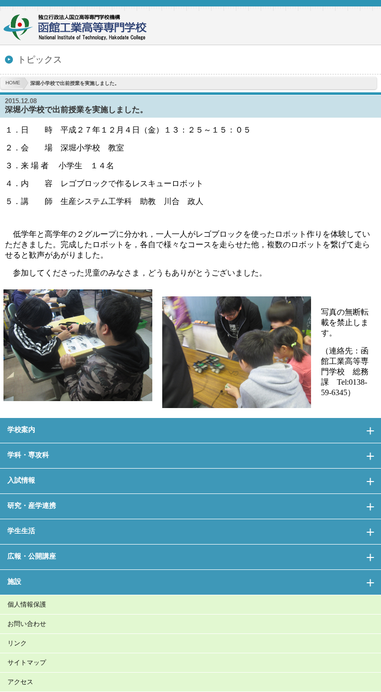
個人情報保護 (26, 604)
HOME (12, 82)
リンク (17, 643)
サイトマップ (26, 662)
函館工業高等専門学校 (79, 28)
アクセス (20, 682)
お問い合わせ (26, 623)
